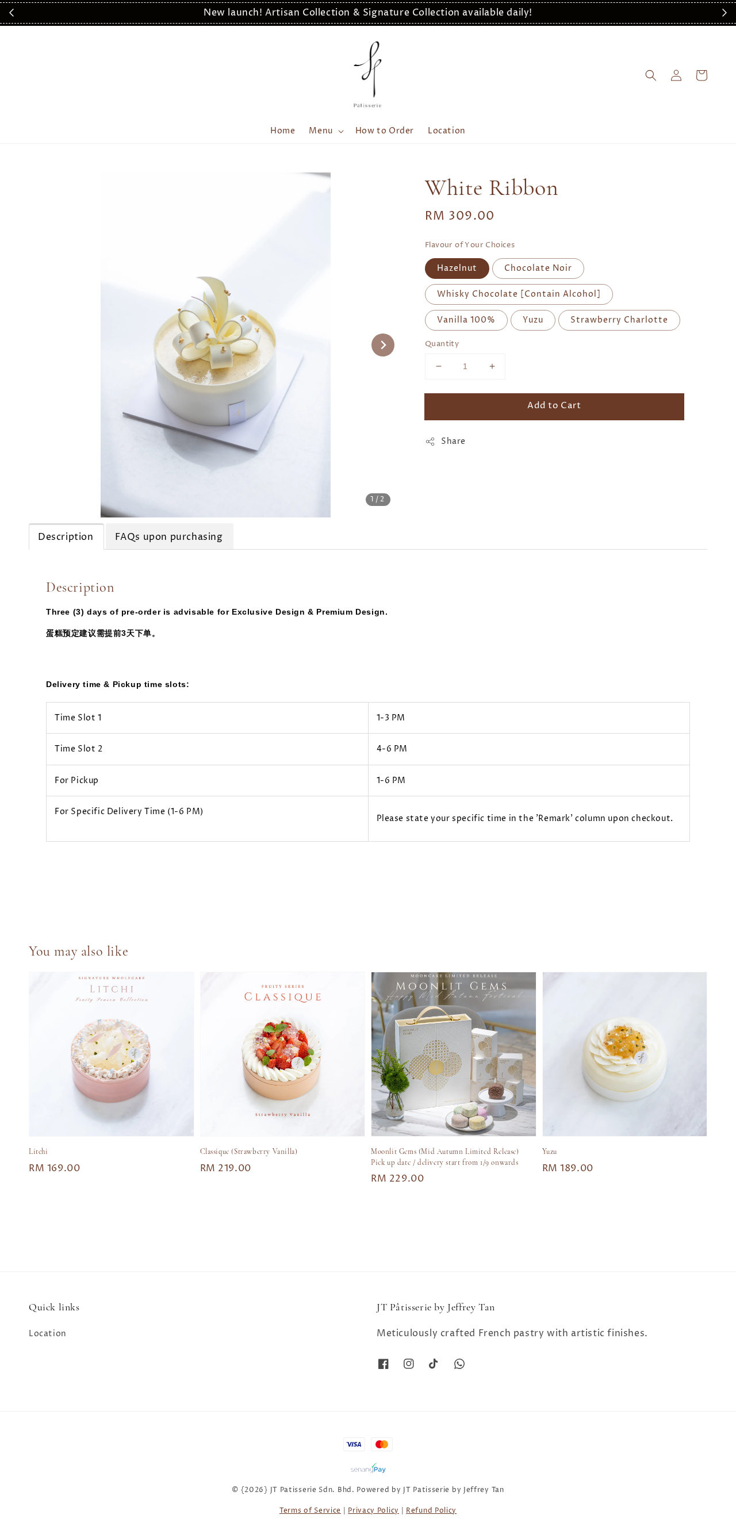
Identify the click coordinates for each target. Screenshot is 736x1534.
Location (447, 130)
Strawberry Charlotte (619, 320)
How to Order (384, 130)
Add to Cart (554, 406)
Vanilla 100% (466, 320)
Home (282, 130)
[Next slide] (382, 344)
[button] (651, 75)
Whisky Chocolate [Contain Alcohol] (519, 294)
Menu (320, 131)
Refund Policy (431, 1511)
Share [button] (453, 441)
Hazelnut (457, 268)
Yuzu (533, 320)
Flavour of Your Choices (470, 245)
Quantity (442, 344)
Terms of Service (310, 1511)
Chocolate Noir (538, 268)
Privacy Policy (373, 1511)
